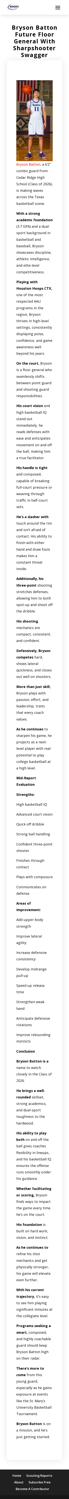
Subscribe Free (40, 1482)
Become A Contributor (32, 1489)
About (19, 1482)
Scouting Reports (39, 1476)
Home (16, 1476)
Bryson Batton (28, 164)
